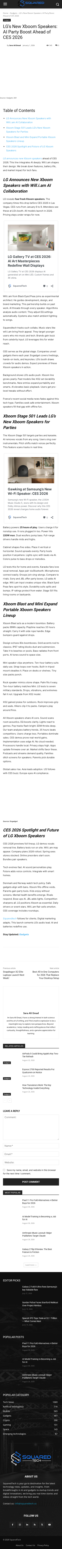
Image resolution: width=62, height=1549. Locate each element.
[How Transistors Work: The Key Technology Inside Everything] (11, 1090)
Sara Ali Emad (15, 45)
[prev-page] (5, 1100)
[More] (50, 53)
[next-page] (10, 1100)
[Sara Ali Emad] (5, 45)
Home (5, 13)
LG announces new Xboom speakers (22, 158)
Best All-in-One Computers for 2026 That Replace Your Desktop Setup (46, 975)
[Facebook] (15, 53)
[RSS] (35, 1525)
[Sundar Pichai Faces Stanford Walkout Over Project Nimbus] (11, 1307)
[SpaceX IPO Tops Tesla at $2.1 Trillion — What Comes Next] (11, 1323)
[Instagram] (20, 1525)
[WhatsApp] (36, 53)
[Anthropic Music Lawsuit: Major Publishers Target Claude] (11, 1237)
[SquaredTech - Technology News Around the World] (31, 1458)
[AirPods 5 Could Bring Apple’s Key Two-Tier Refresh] (11, 1058)
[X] (22, 53)
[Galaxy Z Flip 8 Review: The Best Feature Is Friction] (11, 1254)
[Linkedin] (29, 53)
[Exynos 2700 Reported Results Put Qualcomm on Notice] (11, 1074)
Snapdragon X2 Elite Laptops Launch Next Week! (13, 975)
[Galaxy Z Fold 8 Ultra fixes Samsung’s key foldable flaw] (11, 1291)
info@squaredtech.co (25, 1503)
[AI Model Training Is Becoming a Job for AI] (11, 1221)
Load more (29, 1265)
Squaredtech (10, 918)
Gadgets (13, 13)
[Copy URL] (43, 53)
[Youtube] (49, 1525)
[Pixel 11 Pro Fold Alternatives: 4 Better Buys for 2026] (11, 1205)
